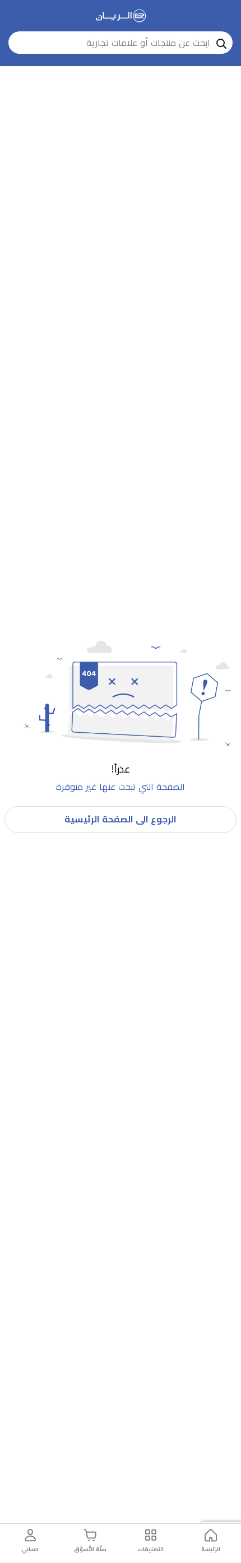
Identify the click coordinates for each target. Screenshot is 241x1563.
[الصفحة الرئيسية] (120, 15)
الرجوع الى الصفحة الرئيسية (120, 819)
